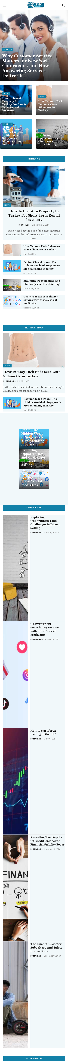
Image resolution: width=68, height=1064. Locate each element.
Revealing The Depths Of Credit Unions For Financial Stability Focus (47, 841)
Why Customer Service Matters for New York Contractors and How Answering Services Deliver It (27, 65)
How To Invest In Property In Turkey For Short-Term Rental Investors (14, 104)
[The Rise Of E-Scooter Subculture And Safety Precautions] (15, 994)
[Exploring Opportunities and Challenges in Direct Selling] (12, 285)
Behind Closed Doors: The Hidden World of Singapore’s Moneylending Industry (13, 136)
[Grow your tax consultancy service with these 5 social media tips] (12, 301)
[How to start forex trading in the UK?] (15, 781)
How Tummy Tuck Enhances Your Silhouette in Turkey (50, 106)
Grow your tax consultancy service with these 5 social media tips (40, 300)
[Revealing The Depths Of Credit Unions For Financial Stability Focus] (15, 888)
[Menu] (5, 5)
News (7, 205)
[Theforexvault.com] (35, 5)
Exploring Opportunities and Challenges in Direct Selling (50, 140)
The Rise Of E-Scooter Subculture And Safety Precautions (46, 947)
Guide (7, 365)
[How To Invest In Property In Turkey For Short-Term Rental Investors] (34, 186)
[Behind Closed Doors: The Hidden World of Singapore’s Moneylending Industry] (12, 266)
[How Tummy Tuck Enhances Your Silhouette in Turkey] (12, 250)
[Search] (63, 5)
